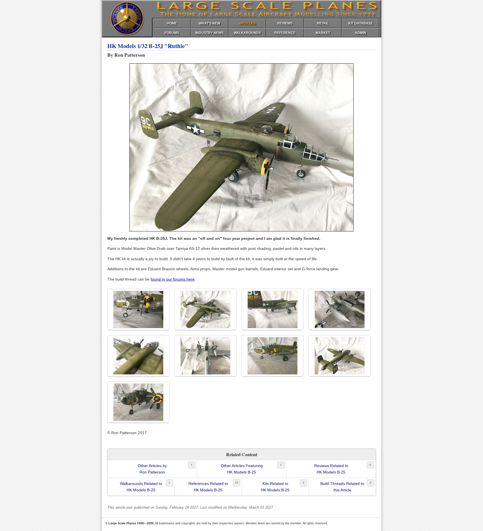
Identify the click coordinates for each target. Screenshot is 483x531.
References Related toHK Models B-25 (208, 486)
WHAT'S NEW (209, 23)
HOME (172, 23)
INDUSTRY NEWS (209, 33)
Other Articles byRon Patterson (152, 468)
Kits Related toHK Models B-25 (275, 486)
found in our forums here (173, 279)
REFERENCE (284, 33)
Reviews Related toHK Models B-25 (331, 468)
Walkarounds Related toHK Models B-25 (141, 486)
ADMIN (360, 33)
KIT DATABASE (360, 23)
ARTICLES (247, 23)
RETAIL (323, 23)
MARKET (323, 33)
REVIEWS (285, 23)
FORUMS (172, 33)
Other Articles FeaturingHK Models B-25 (242, 468)
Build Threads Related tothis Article (342, 486)
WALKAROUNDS (247, 33)
